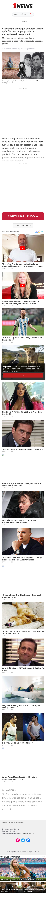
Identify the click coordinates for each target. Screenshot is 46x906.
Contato (4, 823)
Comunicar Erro (21, 226)
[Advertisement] (23, 112)
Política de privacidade (16, 823)
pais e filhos (17, 801)
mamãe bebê (34, 798)
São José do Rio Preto (13, 805)
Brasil (8, 794)
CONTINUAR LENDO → (23, 216)
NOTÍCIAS (11, 790)
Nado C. (33, 49)
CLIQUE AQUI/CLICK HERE (26, 833)
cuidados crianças (21, 794)
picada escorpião (33, 801)
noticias (6, 801)
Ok (23, 375)
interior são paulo (17, 798)
